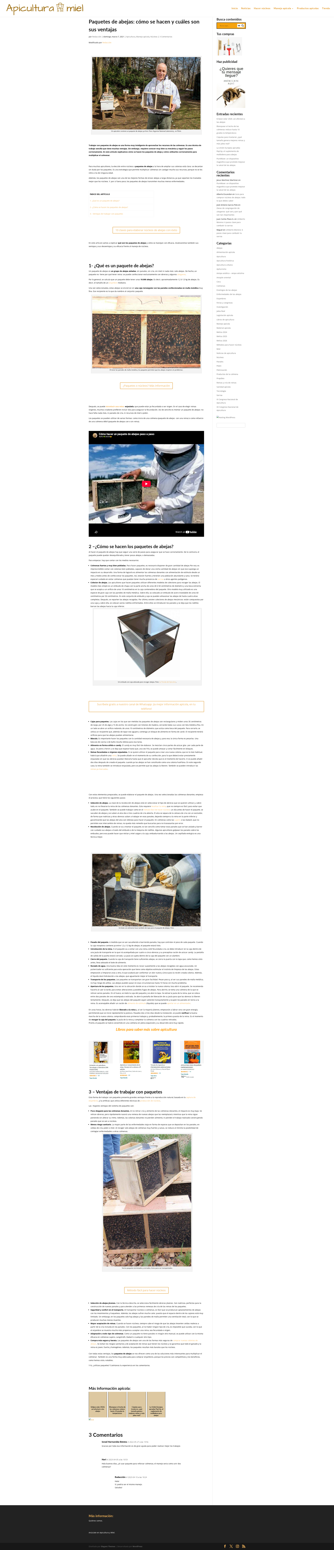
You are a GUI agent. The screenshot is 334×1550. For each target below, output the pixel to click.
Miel (218, 349)
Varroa (219, 395)
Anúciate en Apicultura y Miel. (102, 1532)
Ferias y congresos (225, 302)
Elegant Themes (108, 1546)
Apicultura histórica (225, 260)
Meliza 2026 (222, 340)
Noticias (246, 9)
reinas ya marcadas (99, 769)
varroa (160, 579)
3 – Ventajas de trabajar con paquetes (106, 214)
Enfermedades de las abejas (229, 294)
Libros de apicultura (225, 319)
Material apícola (224, 328)
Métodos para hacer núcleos (229, 345)
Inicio (235, 9)
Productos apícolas (308, 9)
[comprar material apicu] (230, 55)
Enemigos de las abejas (227, 290)
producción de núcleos (150, 1100)
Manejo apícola (282, 9)
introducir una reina (115, 406)
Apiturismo (221, 269)
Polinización (222, 370)
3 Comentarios (166, 36)
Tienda (326, 9)
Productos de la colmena (227, 374)
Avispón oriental (224, 277)
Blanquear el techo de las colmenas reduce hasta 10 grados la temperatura (228, 129)
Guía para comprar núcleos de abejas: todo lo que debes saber (231, 197)
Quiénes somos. (96, 1520)
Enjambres (221, 298)
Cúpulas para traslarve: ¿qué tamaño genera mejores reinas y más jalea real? (231, 140)
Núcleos (153, 36)
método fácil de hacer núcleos (157, 809)
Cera (219, 281)
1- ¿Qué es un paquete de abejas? (105, 200)
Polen (219, 366)
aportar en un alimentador (178, 1003)
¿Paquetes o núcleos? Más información (146, 385)
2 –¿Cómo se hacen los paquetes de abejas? (109, 207)
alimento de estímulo (136, 1003)
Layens (178, 820)
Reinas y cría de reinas (226, 382)
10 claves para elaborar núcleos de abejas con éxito (146, 230)
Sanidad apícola (224, 387)
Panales (220, 361)
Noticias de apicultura (226, 353)
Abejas (219, 248)
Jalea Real (221, 311)
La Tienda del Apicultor (167, 682)
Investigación (222, 307)
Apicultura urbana (225, 265)
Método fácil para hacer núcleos (146, 1290)
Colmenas (221, 286)
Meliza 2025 (222, 336)
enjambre (113, 282)
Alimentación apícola (226, 252)
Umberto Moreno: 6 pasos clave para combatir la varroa (231, 222)
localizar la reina (158, 806)
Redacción (96, 36)
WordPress (137, 1546)
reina (114, 755)
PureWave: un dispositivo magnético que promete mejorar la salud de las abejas (231, 161)
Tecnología (221, 391)
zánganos (181, 274)
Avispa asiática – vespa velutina (230, 273)
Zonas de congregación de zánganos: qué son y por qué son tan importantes (229, 211)
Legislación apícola (225, 315)
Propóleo (220, 378)
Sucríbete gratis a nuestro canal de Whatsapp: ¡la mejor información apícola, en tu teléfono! (146, 706)
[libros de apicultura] (101, 1060)
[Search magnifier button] (242, 25)
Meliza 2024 (222, 332)
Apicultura (130, 36)
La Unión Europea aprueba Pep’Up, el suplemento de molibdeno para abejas (228, 151)
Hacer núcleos (262, 9)
